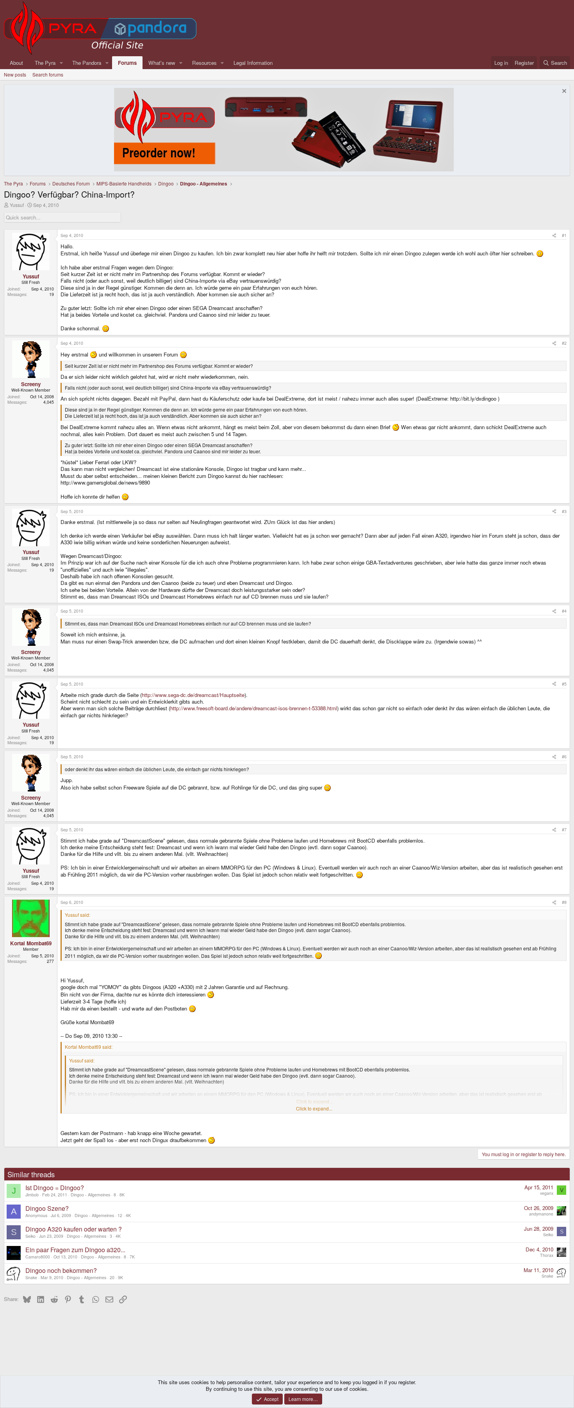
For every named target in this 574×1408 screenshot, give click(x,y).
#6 (564, 756)
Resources (204, 62)
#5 (564, 684)
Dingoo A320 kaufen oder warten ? (73, 1228)
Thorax (546, 1255)
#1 (564, 235)
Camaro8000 (37, 1257)
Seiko (30, 1236)
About (16, 62)
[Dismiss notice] (563, 92)
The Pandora (86, 62)
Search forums (47, 74)
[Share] (554, 235)
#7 (564, 829)
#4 (564, 611)
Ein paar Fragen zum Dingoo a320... (75, 1249)
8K (122, 1195)
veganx (546, 1193)
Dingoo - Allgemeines (90, 1195)
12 (120, 1215)
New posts (15, 74)
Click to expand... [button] (314, 1108)
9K (120, 1277)
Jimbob (32, 1195)
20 (112, 1277)
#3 (564, 511)
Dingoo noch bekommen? (61, 1270)
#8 (564, 902)
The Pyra (45, 62)
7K (132, 1257)
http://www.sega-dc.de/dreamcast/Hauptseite (193, 695)
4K (128, 1215)
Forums (127, 62)
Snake (31, 1277)
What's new (161, 62)
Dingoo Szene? (47, 1208)
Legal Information (253, 62)
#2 (564, 343)
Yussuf (17, 204)
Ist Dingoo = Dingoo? (54, 1187)
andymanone (541, 1214)
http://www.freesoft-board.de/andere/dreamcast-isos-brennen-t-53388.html (253, 708)
